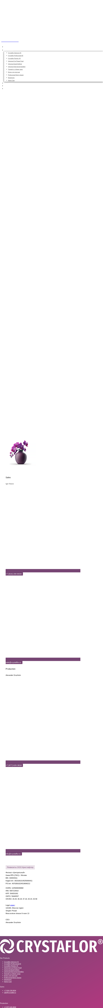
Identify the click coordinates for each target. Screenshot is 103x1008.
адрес (12, 905)
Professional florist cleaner (16, 75)
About (7, 86)
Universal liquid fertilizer (15, 64)
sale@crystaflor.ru (10, 992)
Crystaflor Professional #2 (15, 55)
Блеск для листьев (14, 72)
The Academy (9, 83)
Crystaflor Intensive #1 (14, 53)
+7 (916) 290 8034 (10, 990)
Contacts (7, 89)
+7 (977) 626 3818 (10, 1007)
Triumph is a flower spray (15, 69)
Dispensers (11, 77)
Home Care (11, 80)
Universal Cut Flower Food (15, 61)
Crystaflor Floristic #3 (14, 58)
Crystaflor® (8, 47)
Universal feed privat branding (16, 66)
